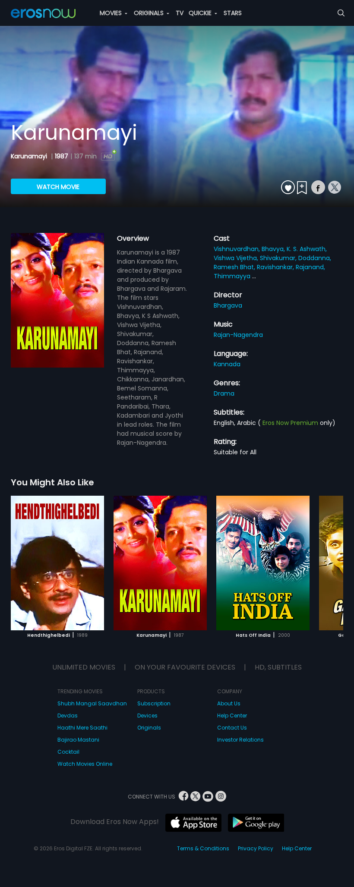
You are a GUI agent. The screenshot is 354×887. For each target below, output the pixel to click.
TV (179, 13)
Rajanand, (310, 267)
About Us (228, 703)
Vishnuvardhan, (238, 249)
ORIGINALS (149, 13)
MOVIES (111, 13)
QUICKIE (201, 13)
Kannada (227, 364)
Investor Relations (240, 739)
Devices (147, 715)
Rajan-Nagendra (238, 334)
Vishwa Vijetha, (237, 258)
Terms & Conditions (203, 848)
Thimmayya (233, 276)
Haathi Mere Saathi (82, 727)
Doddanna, (314, 258)
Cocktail (68, 751)
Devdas (67, 715)
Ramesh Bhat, (235, 267)
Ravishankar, (276, 267)
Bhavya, (274, 249)
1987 (61, 156)
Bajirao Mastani (78, 739)
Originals (149, 727)
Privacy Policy (255, 848)
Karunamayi (30, 156)
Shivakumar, (279, 258)
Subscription (154, 703)
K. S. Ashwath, (307, 249)
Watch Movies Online (84, 763)
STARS (233, 13)
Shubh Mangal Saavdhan (92, 703)
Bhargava (228, 305)
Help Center (232, 715)
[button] (329, 561)
